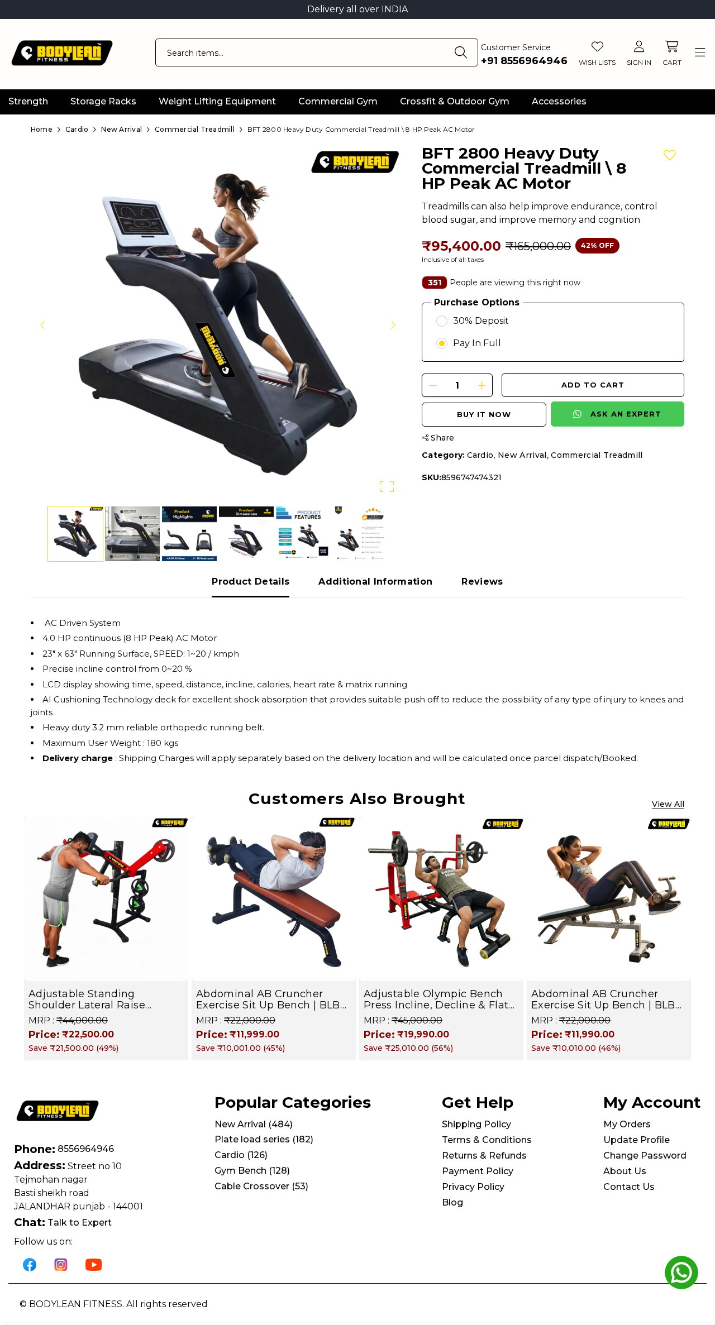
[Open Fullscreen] (387, 486)
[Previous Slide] (43, 324)
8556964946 (86, 1149)
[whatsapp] (681, 1272)
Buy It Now (484, 414)
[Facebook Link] (29, 1263)
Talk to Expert (79, 1222)
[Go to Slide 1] (75, 534)
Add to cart (593, 384)
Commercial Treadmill (596, 455)
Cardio (480, 455)
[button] (218, 324)
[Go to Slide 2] (132, 534)
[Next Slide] (392, 324)
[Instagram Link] (61, 1263)
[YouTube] (93, 1263)
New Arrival (522, 455)
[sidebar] (700, 53)
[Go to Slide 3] (189, 534)
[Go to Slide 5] (303, 534)
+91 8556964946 (524, 61)
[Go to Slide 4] (246, 534)
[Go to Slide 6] (360, 534)
